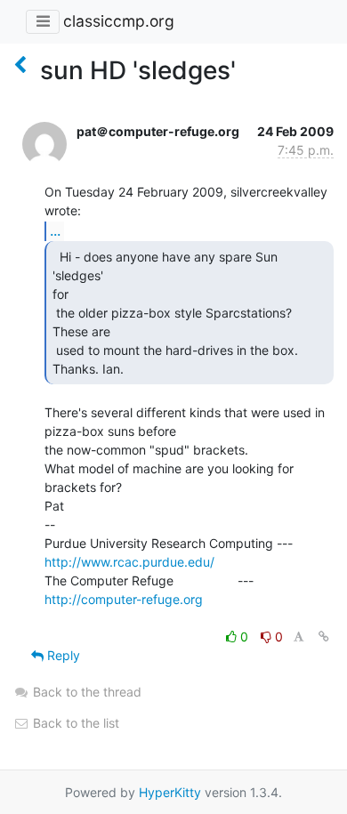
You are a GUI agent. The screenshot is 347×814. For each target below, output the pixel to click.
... (55, 230)
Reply (62, 655)
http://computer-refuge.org (123, 599)
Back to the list (74, 722)
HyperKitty (170, 792)
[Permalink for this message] (324, 636)
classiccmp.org (118, 21)
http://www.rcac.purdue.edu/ (129, 561)
